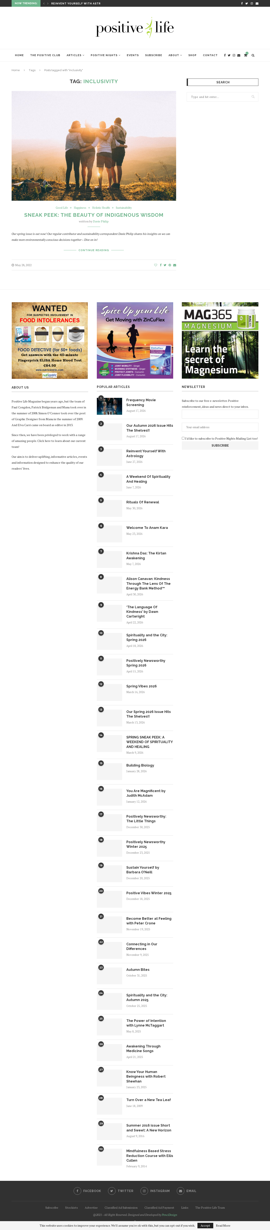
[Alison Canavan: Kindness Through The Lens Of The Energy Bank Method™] (109, 585)
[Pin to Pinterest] (170, 265)
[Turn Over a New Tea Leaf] (109, 1106)
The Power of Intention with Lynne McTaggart (146, 1023)
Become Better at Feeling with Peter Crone (148, 921)
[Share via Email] (174, 265)
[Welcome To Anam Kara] (109, 534)
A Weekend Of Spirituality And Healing (148, 479)
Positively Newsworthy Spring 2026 (145, 663)
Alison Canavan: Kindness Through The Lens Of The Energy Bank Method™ (148, 583)
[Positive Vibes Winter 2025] (109, 899)
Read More (223, 1225)
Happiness (80, 208)
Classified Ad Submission (121, 1208)
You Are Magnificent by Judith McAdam (146, 793)
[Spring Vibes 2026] (109, 692)
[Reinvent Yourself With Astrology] (109, 457)
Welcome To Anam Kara (147, 528)
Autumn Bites (138, 970)
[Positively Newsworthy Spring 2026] (109, 666)
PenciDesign (169, 1215)
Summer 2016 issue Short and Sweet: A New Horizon (148, 1127)
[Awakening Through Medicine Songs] (109, 1052)
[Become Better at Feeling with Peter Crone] (109, 924)
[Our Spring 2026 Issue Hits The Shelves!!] (109, 718)
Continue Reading (93, 250)
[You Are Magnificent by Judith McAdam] (109, 797)
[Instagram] (252, 3)
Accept (205, 1225)
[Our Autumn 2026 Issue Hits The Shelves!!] (109, 431)
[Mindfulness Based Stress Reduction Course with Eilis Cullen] (109, 1157)
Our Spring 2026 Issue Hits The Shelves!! (148, 714)
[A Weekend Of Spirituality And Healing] (109, 482)
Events (133, 55)
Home (19, 55)
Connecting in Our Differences (141, 946)
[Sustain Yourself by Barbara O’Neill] (109, 873)
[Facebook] (242, 3)
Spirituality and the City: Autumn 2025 (146, 997)
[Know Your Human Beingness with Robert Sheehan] (109, 1078)
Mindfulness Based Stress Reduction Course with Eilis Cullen (149, 1155)
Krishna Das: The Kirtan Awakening (146, 555)
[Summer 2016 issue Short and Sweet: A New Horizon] (109, 1131)
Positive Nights (104, 55)
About (174, 55)
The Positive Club (45, 55)
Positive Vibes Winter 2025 (148, 893)
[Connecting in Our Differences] (109, 950)
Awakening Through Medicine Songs (143, 1048)
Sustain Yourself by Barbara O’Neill (142, 870)
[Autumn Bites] (109, 975)
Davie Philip (101, 221)
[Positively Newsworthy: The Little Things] (109, 822)
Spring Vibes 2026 (141, 686)
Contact (210, 55)
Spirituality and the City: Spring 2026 (146, 637)
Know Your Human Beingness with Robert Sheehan (146, 1076)
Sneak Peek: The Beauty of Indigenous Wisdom (93, 215)
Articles (74, 55)
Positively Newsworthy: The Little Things (146, 818)
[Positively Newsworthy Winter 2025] (109, 848)
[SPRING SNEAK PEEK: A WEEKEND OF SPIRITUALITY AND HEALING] (109, 743)
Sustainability (124, 208)
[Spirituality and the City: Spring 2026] (109, 641)
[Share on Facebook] (161, 265)
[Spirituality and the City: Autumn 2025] (109, 1001)
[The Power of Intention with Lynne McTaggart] (109, 1027)
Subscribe (153, 55)
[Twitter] (246, 3)
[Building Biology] (109, 771)
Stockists (71, 1208)
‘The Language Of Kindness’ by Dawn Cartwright (142, 612)
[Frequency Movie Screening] (109, 406)
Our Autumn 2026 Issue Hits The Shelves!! (149, 428)
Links (184, 1208)
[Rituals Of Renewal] (109, 508)
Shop (192, 55)
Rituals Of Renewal (142, 502)
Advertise (91, 1208)
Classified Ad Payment (159, 1208)
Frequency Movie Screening (141, 402)
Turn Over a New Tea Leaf (148, 1100)
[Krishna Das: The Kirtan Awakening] (109, 559)
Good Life (62, 208)
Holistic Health (101, 208)
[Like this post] (155, 265)
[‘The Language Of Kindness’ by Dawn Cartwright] (109, 613)
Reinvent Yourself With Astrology (81, 3)
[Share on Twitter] (165, 265)
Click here (44, 441)
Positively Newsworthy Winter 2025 (145, 844)
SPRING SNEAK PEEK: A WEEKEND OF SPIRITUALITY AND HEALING (149, 742)
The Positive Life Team (210, 1208)
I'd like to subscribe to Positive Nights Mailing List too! (221, 438)
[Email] (257, 3)
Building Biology (140, 765)
